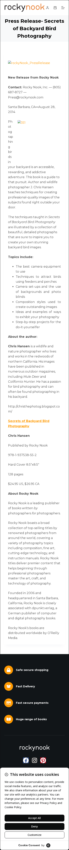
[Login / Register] (47, 7)
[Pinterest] (43, 760)
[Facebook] (26, 760)
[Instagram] (34, 760)
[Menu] (63, 7)
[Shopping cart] (55, 7)
